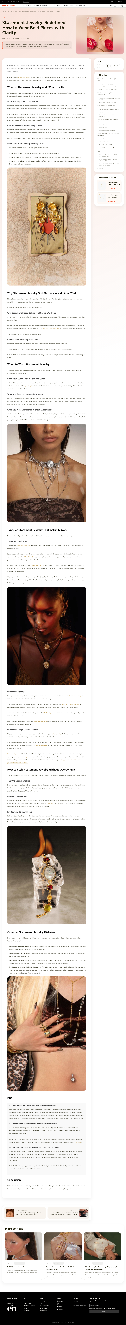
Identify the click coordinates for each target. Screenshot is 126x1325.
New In (30, 5)
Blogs (10, 11)
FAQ (98, 151)
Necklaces (43, 5)
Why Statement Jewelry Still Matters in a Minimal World (108, 94)
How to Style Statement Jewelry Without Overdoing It (108, 134)
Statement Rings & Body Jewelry (107, 130)
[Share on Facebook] (103, 66)
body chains (27, 757)
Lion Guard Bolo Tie (37, 565)
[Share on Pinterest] (107, 66)
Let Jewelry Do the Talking (105, 144)
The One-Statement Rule (105, 139)
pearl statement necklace (51, 328)
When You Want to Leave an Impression (108, 112)
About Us (82, 5)
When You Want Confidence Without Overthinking (107, 115)
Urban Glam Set (29, 557)
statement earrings (75, 696)
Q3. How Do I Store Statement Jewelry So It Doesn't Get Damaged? (109, 164)
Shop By (36, 5)
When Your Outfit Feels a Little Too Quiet (109, 109)
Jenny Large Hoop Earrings (70, 704)
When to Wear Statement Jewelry (106, 106)
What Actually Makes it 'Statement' (107, 84)
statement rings (56, 734)
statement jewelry (24, 77)
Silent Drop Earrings (40, 721)
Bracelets (52, 5)
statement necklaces (23, 545)
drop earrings (27, 386)
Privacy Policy (111, 1308)
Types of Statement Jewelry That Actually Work (108, 120)
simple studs (77, 1142)
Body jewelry (11, 754)
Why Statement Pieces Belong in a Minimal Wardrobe (109, 99)
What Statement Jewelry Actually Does (108, 89)
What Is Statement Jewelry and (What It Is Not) (108, 79)
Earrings (65, 5)
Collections (74, 5)
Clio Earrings (47, 713)
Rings (59, 5)
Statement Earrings (103, 127)
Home (4, 11)
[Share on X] (98, 66)
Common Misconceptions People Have (108, 87)
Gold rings (51, 803)
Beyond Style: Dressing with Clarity (107, 102)
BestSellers (23, 5)
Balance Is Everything (104, 142)
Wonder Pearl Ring (42, 745)
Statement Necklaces (104, 125)
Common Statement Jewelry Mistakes (107, 148)
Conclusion (100, 168)
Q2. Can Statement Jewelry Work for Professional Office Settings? (108, 160)
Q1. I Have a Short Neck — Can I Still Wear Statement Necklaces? (109, 155)
